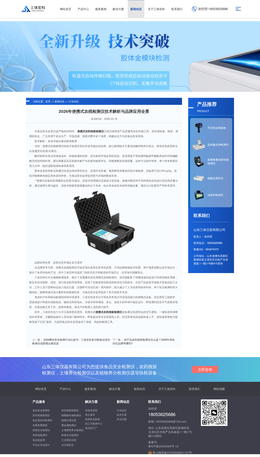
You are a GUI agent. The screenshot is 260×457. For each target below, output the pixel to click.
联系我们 (194, 389)
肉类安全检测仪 (41, 430)
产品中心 (65, 389)
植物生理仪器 (68, 420)
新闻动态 (60, 101)
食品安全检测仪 (41, 410)
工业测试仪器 (68, 440)
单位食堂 (90, 414)
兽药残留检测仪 (41, 415)
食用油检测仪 (40, 435)
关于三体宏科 (166, 389)
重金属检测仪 (68, 425)
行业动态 (74, 101)
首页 (47, 101)
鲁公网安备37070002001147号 (172, 453)
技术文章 (122, 414)
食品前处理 (39, 440)
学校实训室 (91, 410)
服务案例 (90, 389)
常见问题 (122, 419)
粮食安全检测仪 (70, 435)
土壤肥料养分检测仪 (72, 430)
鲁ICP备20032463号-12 (163, 446)
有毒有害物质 (40, 425)
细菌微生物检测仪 (71, 415)
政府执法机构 (92, 419)
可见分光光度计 (41, 445)
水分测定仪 (67, 445)
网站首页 (41, 389)
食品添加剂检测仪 (42, 420)
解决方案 (114, 389)
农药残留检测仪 (70, 410)
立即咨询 (205, 369)
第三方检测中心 (93, 423)
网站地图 (219, 389)
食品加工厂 (91, 428)
